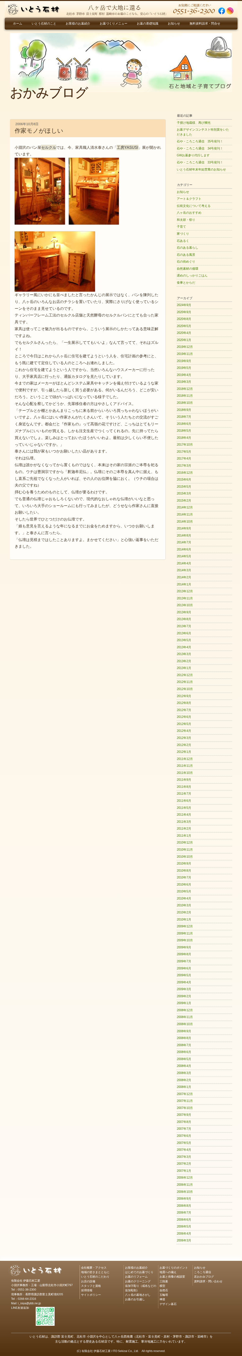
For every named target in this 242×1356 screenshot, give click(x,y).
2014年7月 (184, 542)
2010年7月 (184, 877)
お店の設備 (88, 1281)
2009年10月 (185, 940)
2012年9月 (184, 696)
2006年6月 (184, 1219)
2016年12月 (185, 472)
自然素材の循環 (187, 268)
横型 (162, 1286)
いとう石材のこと (44, 23)
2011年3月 (184, 821)
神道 (162, 1299)
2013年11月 (185, 598)
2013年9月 (184, 612)
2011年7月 (184, 793)
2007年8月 (184, 1122)
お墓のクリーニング (138, 1281)
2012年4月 (184, 731)
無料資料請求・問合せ (205, 23)
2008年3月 (184, 1073)
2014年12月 (185, 507)
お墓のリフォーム (136, 1276)
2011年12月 (185, 759)
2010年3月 (184, 905)
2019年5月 (184, 368)
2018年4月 (184, 437)
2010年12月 (185, 842)
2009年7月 (184, 961)
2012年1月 (184, 752)
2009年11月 (185, 933)
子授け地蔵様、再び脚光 (194, 122)
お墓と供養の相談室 (172, 1276)
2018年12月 (185, 389)
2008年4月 (184, 1066)
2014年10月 (185, 521)
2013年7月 (184, 626)
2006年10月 (185, 1192)
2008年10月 (185, 1024)
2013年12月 (185, 591)
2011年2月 (184, 828)
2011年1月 (184, 835)
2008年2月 (184, 1080)
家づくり (183, 233)
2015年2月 (184, 500)
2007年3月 (184, 1157)
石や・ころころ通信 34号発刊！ (200, 148)
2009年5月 (184, 975)
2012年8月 (184, 703)
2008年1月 (184, 1087)
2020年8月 (184, 319)
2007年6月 (184, 1136)
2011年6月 (184, 800)
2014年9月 (184, 528)
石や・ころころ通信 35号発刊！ (200, 141)
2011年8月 (184, 787)
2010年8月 (184, 870)
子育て (181, 226)
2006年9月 (184, 1198)
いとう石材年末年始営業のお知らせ (201, 169)
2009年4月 (184, 982)
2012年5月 (184, 724)
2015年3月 (184, 493)
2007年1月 (184, 1171)
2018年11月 (185, 395)
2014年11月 (185, 514)
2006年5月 (184, 1226)
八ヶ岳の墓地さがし (138, 1294)
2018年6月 (184, 424)
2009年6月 (184, 968)
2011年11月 (185, 766)
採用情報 (86, 1290)
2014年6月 (184, 549)
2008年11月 (185, 1017)
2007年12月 (185, 1094)
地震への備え (168, 1272)
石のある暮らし (187, 247)
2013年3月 (184, 654)
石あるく (183, 241)
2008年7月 (184, 1045)
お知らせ (174, 23)
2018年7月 (184, 416)
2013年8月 (184, 619)
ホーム (17, 23)
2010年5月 (184, 891)
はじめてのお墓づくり (139, 1272)
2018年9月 (184, 410)
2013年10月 (185, 605)
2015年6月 (184, 479)
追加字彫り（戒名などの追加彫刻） (140, 1288)
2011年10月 (185, 773)
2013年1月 (184, 668)
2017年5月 (184, 451)
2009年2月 (184, 996)
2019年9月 (184, 361)
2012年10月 (185, 689)
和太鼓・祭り (186, 220)
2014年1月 (184, 584)
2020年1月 (184, 340)
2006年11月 (185, 1184)
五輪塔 (164, 1294)
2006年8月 (184, 1205)
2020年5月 (184, 326)
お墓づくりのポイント (174, 1267)
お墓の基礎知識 (147, 23)
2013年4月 (184, 647)
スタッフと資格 (91, 1286)
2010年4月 (184, 898)
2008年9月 (184, 1031)
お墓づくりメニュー (113, 23)
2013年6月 (184, 633)
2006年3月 (184, 1240)
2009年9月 (184, 947)
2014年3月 (184, 570)
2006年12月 (185, 1177)
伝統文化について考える (194, 206)
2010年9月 (184, 863)
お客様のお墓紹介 (78, 23)
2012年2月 (184, 745)
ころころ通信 (202, 1272)
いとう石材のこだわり (95, 1276)
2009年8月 (184, 954)
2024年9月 (184, 305)
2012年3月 (184, 738)
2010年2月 (184, 912)
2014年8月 (184, 535)
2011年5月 (184, 808)
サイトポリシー (91, 1294)
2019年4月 (184, 375)
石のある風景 (186, 254)
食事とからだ (186, 282)
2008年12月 (185, 1010)
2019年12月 (185, 347)
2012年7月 (184, 710)
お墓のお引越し (135, 1299)
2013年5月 (184, 640)
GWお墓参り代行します (193, 155)
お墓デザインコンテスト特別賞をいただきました (203, 132)
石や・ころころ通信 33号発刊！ (200, 162)
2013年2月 (184, 661)
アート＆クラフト (189, 198)
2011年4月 (184, 814)
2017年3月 (184, 465)
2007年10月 (185, 1108)
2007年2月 (184, 1163)
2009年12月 (185, 926)
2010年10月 (185, 856)
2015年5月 (184, 486)
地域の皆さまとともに (95, 1272)
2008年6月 (184, 1052)
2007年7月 (184, 1128)
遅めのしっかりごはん (192, 275)
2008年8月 (184, 1038)
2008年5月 (184, 1059)
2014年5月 (184, 556)
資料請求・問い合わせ (208, 1281)
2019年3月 (184, 382)
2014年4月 (184, 563)
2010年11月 (185, 849)
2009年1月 (184, 1003)
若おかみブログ (204, 1276)
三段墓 (164, 1281)
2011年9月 (184, 779)
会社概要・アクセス (94, 1267)
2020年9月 (184, 312)
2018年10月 (185, 403)
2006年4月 (184, 1233)
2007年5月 (184, 1143)
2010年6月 (184, 884)
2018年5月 (184, 430)
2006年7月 (184, 1212)
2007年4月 (184, 1149)
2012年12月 (185, 675)
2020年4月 (184, 333)
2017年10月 (185, 444)
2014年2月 (184, 577)
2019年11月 (185, 354)
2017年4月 (184, 458)
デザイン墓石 (168, 1304)
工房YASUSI (127, 147)
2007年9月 (184, 1115)
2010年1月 (184, 919)
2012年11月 (185, 682)
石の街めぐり (186, 261)
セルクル (48, 147)
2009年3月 (184, 989)
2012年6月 (184, 717)
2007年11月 (185, 1101)
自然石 (164, 1290)
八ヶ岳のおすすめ (189, 212)
